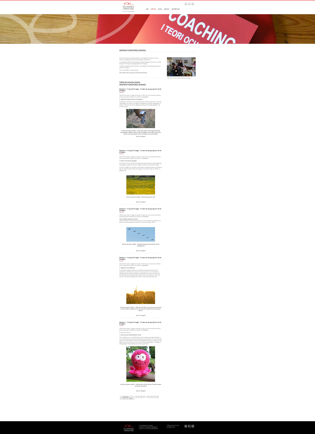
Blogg (160, 9)
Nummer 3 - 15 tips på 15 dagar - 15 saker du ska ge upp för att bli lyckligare (140, 209)
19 (127, 398)
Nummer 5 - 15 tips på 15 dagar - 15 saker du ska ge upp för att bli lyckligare (140, 90)
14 (151, 397)
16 (157, 397)
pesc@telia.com (171, 427)
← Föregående (124, 397)
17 (121, 398)
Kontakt (166, 9)
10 (141, 397)
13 (148, 397)
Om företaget (176, 9)
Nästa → (131, 398)
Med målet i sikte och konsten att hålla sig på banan (133, 72)
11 (144, 397)
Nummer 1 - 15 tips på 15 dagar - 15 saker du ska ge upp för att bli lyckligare (140, 323)
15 (154, 397)
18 (124, 398)
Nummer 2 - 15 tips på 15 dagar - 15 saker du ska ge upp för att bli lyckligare (140, 258)
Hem (147, 9)
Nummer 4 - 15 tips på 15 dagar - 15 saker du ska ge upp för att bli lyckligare (140, 151)
